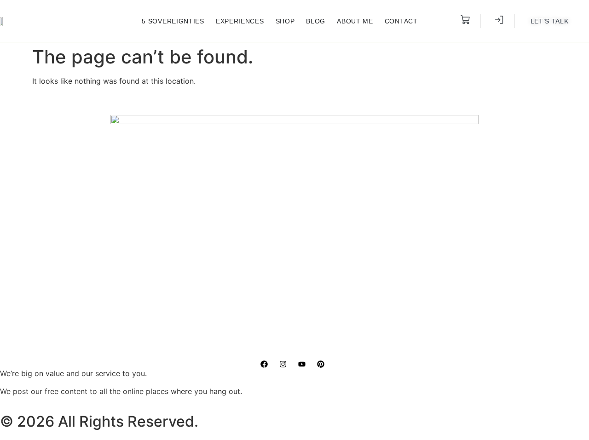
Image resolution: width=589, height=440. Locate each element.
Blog (315, 21)
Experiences (240, 21)
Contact (401, 21)
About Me (355, 21)
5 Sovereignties (173, 21)
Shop (285, 21)
